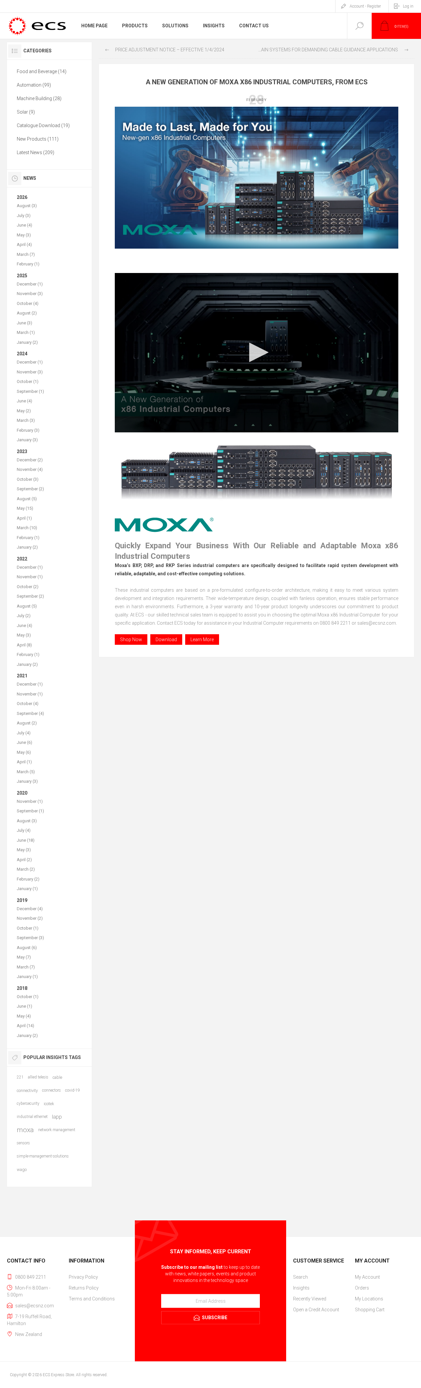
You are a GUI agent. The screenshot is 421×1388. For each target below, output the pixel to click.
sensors (23, 1143)
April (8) (24, 644)
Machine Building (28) (39, 98)
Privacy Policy (83, 1277)
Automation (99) (34, 85)
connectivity (27, 1090)
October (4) (27, 303)
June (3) (24, 322)
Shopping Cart (369, 1309)
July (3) (24, 215)
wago (22, 1169)
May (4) (24, 1016)
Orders (362, 1288)
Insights (301, 1288)
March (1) (26, 332)
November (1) (30, 576)
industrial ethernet (32, 1116)
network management (56, 1130)
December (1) (30, 284)
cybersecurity (28, 1103)
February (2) (28, 879)
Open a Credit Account (316, 1309)
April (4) (24, 244)
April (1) (24, 518)
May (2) (24, 410)
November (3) (30, 293)
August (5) (27, 498)
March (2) (26, 869)
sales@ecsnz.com (34, 1305)
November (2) (30, 918)
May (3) (24, 234)
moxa (25, 1130)
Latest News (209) (35, 152)
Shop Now (131, 639)
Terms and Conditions (92, 1298)
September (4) (30, 713)
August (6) (27, 947)
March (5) (26, 771)
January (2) (27, 342)
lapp (57, 1116)
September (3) (30, 937)
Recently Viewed (309, 1298)
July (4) (24, 732)
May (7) (24, 957)
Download (166, 639)
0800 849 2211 (30, 1277)
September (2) (30, 488)
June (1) (24, 1006)
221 (20, 1077)
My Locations (369, 1298)
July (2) (24, 615)
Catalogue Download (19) (43, 125)
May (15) (25, 508)
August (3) (27, 205)
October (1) (27, 381)
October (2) (27, 586)
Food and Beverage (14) (41, 71)
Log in (408, 6)
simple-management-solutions (43, 1156)
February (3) (28, 430)
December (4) (30, 908)
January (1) (27, 888)
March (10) (27, 527)
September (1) (30, 391)
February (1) (28, 263)
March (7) (26, 254)
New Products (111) (38, 139)
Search (300, 1277)
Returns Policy (84, 1288)
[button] (256, 352)
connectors (51, 1090)
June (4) (24, 225)
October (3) (27, 479)
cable (57, 1077)
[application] (256, 353)
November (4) (30, 469)
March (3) (26, 420)
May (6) (24, 752)
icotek (49, 1103)
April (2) (24, 859)
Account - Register (365, 6)
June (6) (24, 742)
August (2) (27, 313)
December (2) (30, 459)
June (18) (26, 840)
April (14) (25, 1025)
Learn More (202, 639)
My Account (367, 1277)
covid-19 (72, 1090)
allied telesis (38, 1077)
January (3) (27, 439)
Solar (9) (26, 112)
